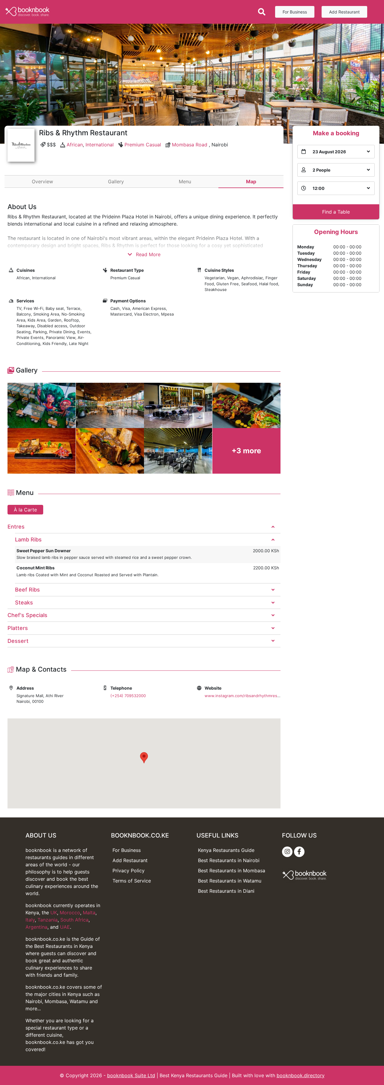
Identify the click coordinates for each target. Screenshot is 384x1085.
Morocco (70, 913)
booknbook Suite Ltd (131, 1075)
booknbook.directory (301, 1075)
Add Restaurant (344, 11)
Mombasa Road (189, 145)
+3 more (246, 450)
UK (53, 913)
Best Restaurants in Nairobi (229, 860)
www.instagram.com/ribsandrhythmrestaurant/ (248, 695)
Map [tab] (251, 181)
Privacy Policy (128, 871)
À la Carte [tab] (25, 510)
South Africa (74, 920)
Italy (30, 920)
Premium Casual (142, 145)
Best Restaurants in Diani (226, 891)
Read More (147, 254)
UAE (65, 927)
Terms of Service (131, 881)
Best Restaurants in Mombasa (231, 871)
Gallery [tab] (116, 181)
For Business (295, 11)
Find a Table (336, 212)
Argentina (36, 927)
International (100, 145)
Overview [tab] (42, 181)
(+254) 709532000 (128, 695)
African (75, 145)
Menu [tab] (185, 181)
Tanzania (48, 920)
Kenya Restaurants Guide (226, 850)
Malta (89, 913)
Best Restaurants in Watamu (229, 881)
